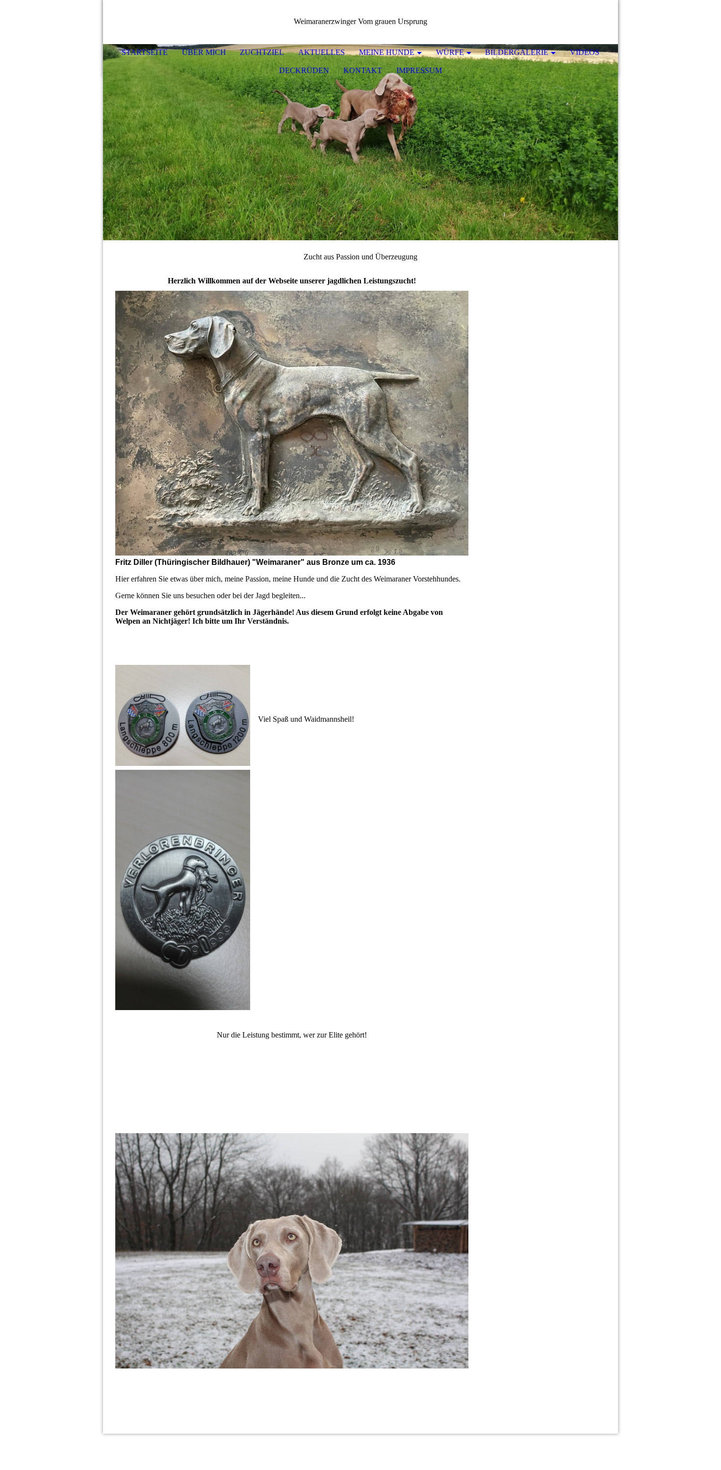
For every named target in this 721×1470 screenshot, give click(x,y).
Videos (584, 52)
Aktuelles (321, 52)
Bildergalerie (516, 52)
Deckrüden (304, 70)
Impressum (419, 70)
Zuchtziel (262, 52)
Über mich (204, 52)
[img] (360, 142)
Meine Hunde (386, 52)
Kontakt (362, 70)
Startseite (145, 52)
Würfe (450, 52)
